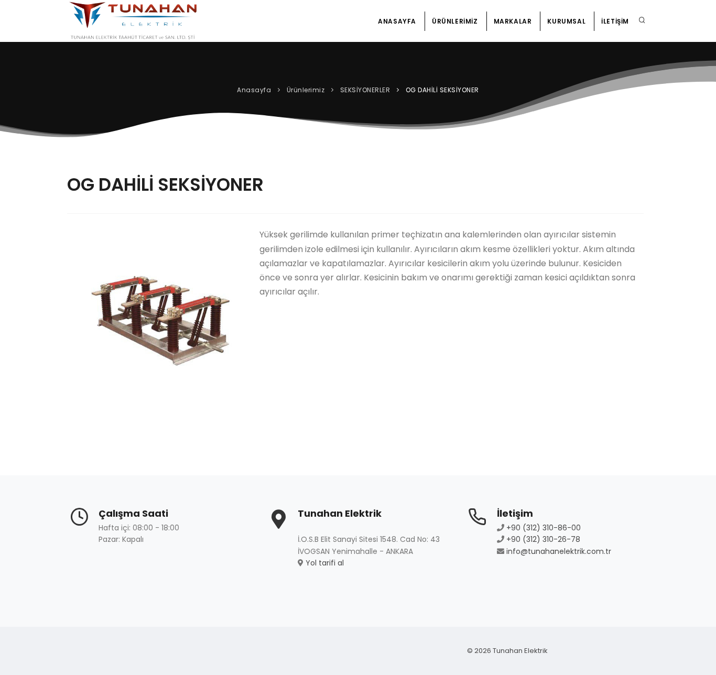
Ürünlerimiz (455, 21)
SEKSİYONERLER (365, 89)
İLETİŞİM (615, 21)
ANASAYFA (397, 21)
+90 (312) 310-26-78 (543, 539)
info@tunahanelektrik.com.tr (558, 551)
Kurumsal (566, 21)
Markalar (513, 21)
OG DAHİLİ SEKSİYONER (442, 89)
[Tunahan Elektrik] (133, 21)
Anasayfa (254, 89)
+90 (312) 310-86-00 (543, 527)
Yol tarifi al (325, 563)
